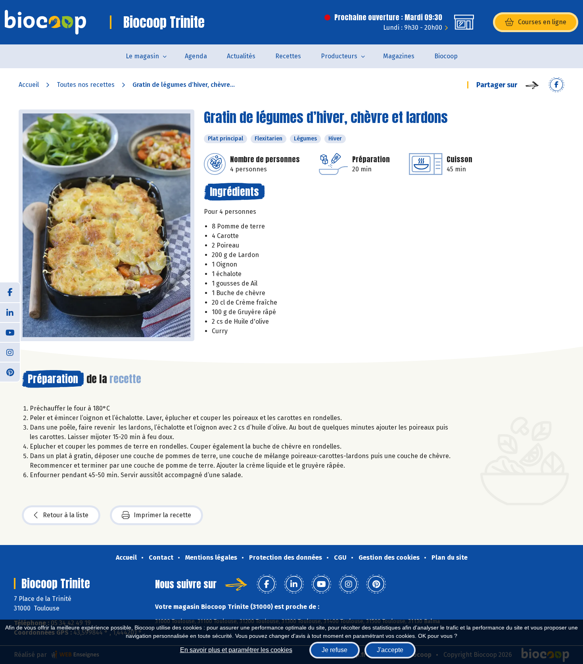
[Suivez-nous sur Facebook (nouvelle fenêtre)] (10, 292)
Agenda (196, 56)
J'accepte (390, 650)
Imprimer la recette (162, 515)
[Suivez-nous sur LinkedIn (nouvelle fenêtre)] (10, 312)
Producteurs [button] (339, 56)
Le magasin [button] (142, 56)
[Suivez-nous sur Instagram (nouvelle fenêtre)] (10, 352)
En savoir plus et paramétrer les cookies (236, 650)
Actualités (241, 56)
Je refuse (334, 650)
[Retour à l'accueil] (45, 22)
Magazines (398, 56)
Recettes (288, 56)
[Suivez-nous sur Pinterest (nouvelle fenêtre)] (10, 372)
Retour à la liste (65, 515)
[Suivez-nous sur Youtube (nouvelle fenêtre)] (10, 332)
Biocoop (446, 56)
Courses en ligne (542, 22)
